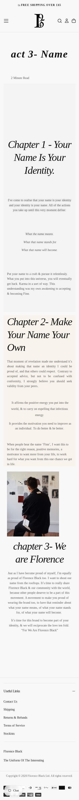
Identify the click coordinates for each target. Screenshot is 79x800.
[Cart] (73, 20)
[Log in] (66, 20)
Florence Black (13, 751)
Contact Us (10, 701)
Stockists (9, 733)
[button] (6, 20)
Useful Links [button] (12, 691)
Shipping (9, 709)
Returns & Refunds (15, 717)
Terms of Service (14, 725)
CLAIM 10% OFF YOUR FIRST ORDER (39, 5)
